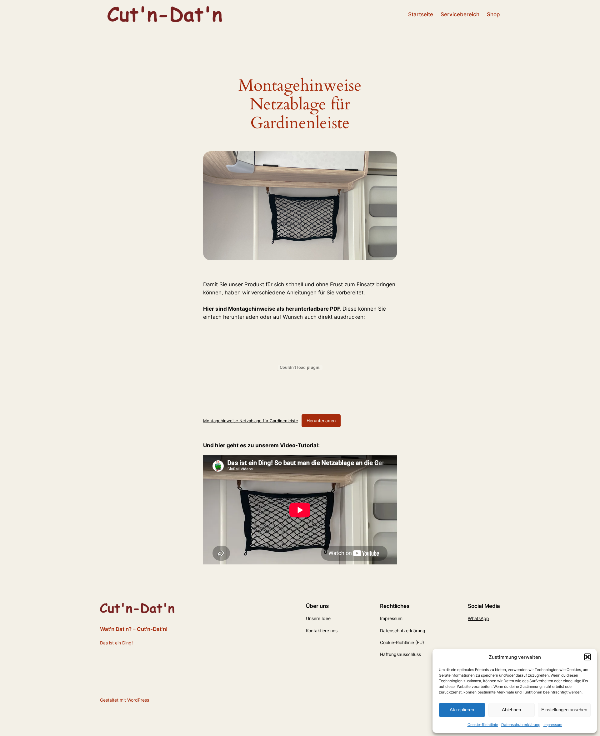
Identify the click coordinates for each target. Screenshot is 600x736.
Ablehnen (511, 709)
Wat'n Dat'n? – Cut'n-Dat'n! (134, 629)
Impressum (552, 724)
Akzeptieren (462, 709)
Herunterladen (321, 420)
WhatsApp (478, 618)
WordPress (138, 700)
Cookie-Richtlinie (483, 724)
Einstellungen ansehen (564, 709)
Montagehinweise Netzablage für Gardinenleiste (250, 420)
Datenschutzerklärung (520, 724)
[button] (587, 657)
